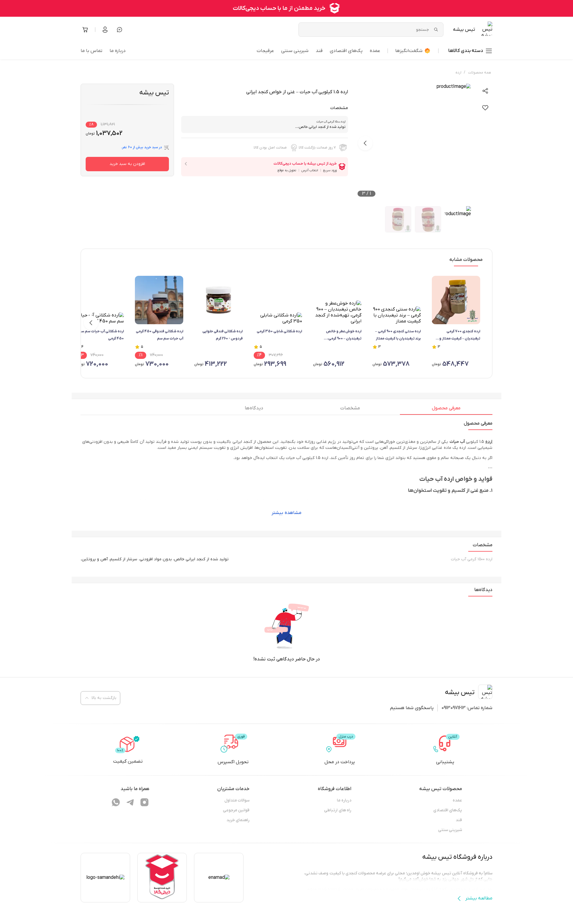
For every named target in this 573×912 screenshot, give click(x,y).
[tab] (446, 410)
